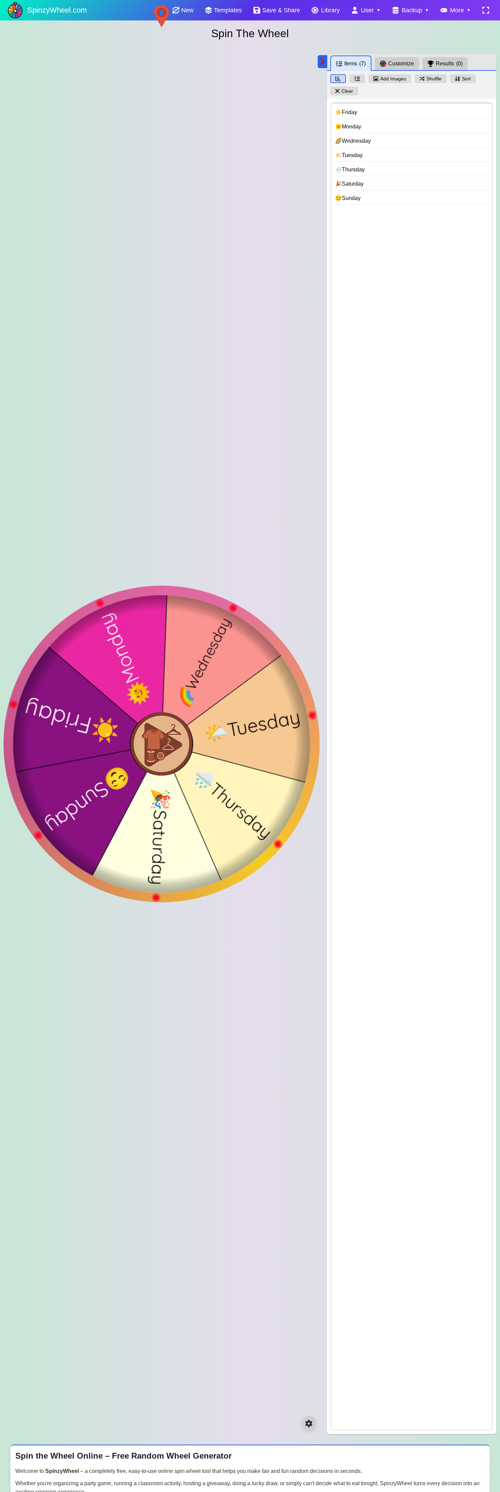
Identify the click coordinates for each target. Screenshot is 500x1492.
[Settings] (308, 1423)
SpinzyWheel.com (57, 10)
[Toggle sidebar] (322, 61)
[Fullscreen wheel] (485, 10)
